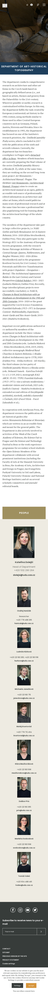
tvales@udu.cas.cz (24, 885)
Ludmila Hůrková (24, 651)
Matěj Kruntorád (24, 726)
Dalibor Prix (24, 801)
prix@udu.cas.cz (24, 810)
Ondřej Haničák (24, 611)
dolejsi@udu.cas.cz (24, 575)
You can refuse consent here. (24, 991)
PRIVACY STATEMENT (10, 960)
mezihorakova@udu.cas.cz (24, 773)
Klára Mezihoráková (24, 764)
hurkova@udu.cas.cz (24, 661)
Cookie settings (8, 964)
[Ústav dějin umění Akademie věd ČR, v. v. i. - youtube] (27, 910)
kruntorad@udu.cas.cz (24, 735)
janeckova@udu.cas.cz (24, 698)
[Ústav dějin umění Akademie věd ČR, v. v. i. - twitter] (35, 910)
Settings (17, 985)
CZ (27, 5)
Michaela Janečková (24, 689)
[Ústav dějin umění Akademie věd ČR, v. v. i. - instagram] (20, 910)
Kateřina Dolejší (24, 562)
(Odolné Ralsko (23, 280)
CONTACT (6, 949)
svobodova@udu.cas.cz (24, 848)
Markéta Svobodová (24, 838)
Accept (31, 985)
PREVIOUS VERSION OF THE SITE (14, 956)
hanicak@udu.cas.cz (24, 623)
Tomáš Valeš (24, 876)
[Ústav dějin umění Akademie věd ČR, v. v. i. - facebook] (12, 910)
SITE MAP (6, 952)
